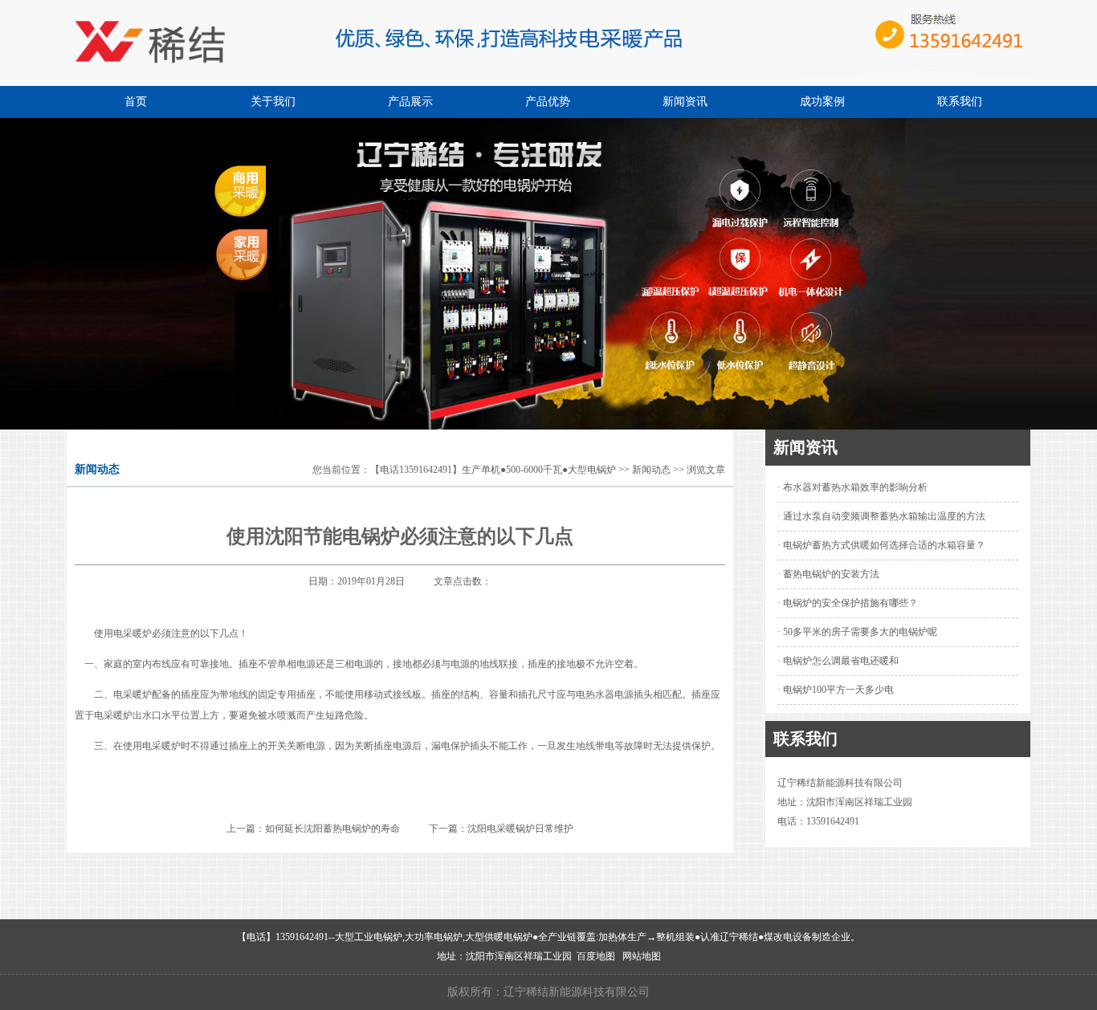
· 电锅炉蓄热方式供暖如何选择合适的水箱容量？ (881, 545)
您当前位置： (341, 469)
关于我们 (273, 102)
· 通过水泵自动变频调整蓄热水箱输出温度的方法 (881, 516)
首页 (135, 102)
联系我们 (959, 102)
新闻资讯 (685, 102)
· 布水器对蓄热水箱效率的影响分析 (852, 487)
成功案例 (822, 102)
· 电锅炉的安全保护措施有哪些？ (847, 603)
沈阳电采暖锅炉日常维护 (520, 828)
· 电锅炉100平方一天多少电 (835, 689)
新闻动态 (651, 469)
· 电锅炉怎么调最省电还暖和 (838, 660)
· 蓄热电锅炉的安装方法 (828, 574)
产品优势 (547, 102)
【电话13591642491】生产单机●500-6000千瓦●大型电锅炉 (493, 469)
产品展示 (410, 102)
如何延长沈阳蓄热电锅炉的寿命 (332, 828)
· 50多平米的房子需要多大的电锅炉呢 (857, 631)
